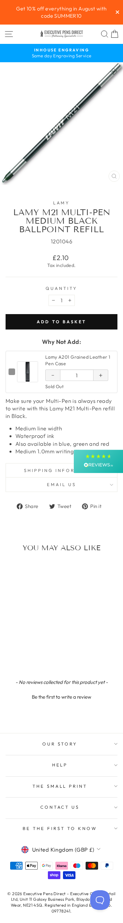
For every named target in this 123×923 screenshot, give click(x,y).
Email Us (61, 484)
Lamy (61, 202)
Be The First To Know (60, 828)
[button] (61, 696)
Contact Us (60, 807)
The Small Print (60, 786)
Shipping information (61, 470)
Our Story (60, 743)
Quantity (61, 288)
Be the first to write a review (61, 697)
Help (60, 764)
